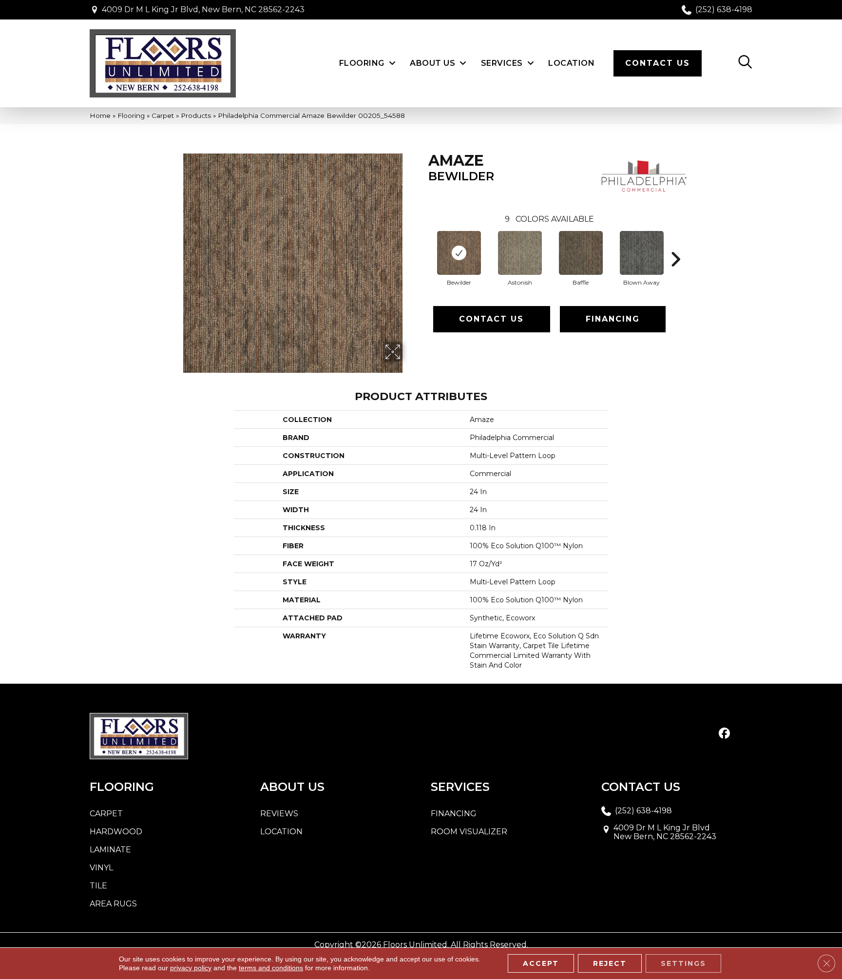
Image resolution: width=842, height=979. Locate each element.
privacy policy (190, 968)
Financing (613, 319)
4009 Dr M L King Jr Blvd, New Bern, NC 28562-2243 (203, 9)
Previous (423, 245)
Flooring (131, 115)
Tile (98, 885)
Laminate (110, 849)
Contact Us (491, 319)
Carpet (163, 115)
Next (675, 245)
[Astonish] (520, 253)
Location (281, 831)
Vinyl (101, 867)
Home (100, 115)
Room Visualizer (469, 831)
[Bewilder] (459, 253)
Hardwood (116, 831)
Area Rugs (113, 903)
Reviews (279, 813)
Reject (610, 963)
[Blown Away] (641, 253)
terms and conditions (271, 968)
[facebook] (724, 734)
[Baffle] (580, 253)
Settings (683, 963)
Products (196, 115)
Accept (541, 963)
